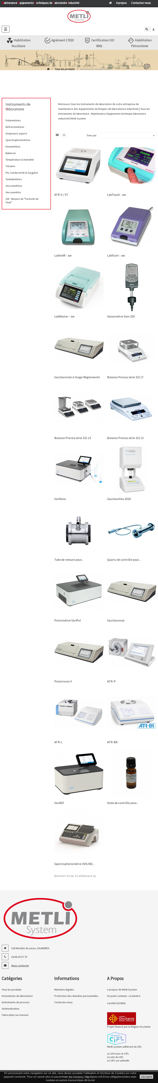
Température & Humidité (20, 159)
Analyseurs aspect (16, 133)
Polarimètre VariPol (67, 620)
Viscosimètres (14, 185)
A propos (121, 3)
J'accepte (146, 1076)
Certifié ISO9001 (116, 1003)
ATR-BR (112, 742)
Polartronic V (63, 681)
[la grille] (57, 134)
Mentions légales (64, 989)
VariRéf (59, 803)
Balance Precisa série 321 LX (72, 438)
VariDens (60, 499)
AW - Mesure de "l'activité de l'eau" (22, 200)
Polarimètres (13, 120)
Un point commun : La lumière (123, 996)
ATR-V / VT (61, 195)
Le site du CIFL (115, 1057)
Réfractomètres (15, 127)
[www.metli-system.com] (79, 16)
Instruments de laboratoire (18, 106)
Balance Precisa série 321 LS (125, 438)
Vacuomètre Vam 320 (121, 316)
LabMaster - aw (64, 316)
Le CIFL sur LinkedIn (118, 1060)
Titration (10, 166)
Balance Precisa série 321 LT (125, 377)
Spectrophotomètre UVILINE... (74, 864)
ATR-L (58, 742)
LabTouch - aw (116, 195)
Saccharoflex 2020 (119, 499)
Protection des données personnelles (76, 996)
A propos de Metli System (122, 989)
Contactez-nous (141, 3)
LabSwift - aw (62, 255)
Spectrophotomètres (18, 140)
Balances (11, 153)
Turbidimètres (14, 179)
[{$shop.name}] (40, 918)
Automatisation (10, 1008)
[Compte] (153, 29)
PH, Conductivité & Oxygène (22, 172)
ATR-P (111, 681)
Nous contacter (20, 965)
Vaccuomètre (13, 192)
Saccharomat (116, 620)
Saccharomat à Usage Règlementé (77, 377)
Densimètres (13, 146)
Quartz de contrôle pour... (123, 559)
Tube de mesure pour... (68, 559)
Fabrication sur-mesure (15, 1015)
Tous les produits (12, 989)
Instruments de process (15, 1002)
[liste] (64, 134)
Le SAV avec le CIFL (118, 1053)
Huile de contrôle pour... (122, 803)
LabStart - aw (116, 255)
